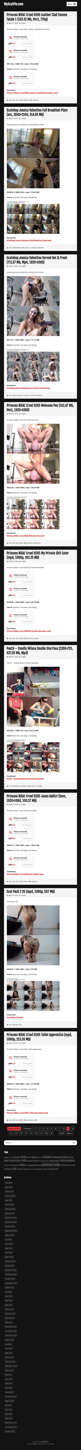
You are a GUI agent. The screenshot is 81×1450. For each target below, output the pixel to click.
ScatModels (64, 1165)
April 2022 (8, 1322)
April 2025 (8, 1200)
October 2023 (10, 1279)
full (23, 248)
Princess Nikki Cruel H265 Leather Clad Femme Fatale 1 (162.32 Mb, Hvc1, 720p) (37, 17)
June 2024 (8, 1244)
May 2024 (8, 1248)
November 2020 (10, 1331)
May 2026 (8, 1183)
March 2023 (9, 1309)
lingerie (57, 1161)
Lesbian (51, 1161)
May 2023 (8, 1301)
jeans (25, 881)
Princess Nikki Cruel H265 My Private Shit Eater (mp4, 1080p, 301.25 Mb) (38, 555)
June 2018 (8, 1410)
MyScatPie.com (13, 4)
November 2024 (10, 1222)
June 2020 (8, 1349)
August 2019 (9, 1370)
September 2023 (11, 1283)
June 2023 (8, 1296)
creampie (56, 1157)
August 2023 (9, 1287)
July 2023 (8, 1292)
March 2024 (9, 1257)
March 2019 (9, 1392)
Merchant (6, 1165)
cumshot (70, 1157)
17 (41, 1133)
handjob (29, 1161)
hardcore (36, 1161)
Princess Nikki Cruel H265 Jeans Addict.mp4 (25, 874)
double (23, 786)
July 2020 (8, 1344)
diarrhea (17, 786)
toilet (35, 1120)
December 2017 (10, 1423)
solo (14, 1168)
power (39, 1165)
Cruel (16, 100)
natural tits (16, 1165)
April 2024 (8, 1253)
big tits (34, 1157)
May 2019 (8, 1383)
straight (26, 1169)
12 (16, 1133)
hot (16, 395)
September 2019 (11, 1366)
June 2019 (8, 1379)
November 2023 (10, 1274)
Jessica (27, 248)
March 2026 (9, 1192)
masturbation (67, 1160)
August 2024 (9, 1235)
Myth (34, 1444)
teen (45, 1169)
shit (70, 1165)
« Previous (27, 1128)
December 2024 (10, 1218)
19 (51, 1133)
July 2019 (8, 1375)
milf (11, 1165)
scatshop (33, 248)
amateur (16, 1157)
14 (26, 1133)
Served (32, 395)
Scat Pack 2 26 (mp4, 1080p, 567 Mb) (31, 891)
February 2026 (10, 1196)
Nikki (30, 100)
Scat (10, 100)
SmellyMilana (8, 1169)
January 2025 (9, 1213)
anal (23, 1157)
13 (21, 1133)
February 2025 (10, 1209)
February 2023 (10, 1314)
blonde (40, 1157)
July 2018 (8, 1405)
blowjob (47, 1157)
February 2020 (10, 1362)
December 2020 (10, 1327)
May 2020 (8, 1353)
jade (47, 1161)
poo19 (34, 786)
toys (52, 1169)
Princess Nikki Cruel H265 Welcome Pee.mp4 (25, 536)
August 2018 (9, 1401)
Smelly (39, 786)
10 (73, 1128)
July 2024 (8, 1239)
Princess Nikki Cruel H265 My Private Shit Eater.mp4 (29, 631)
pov (35, 1165)
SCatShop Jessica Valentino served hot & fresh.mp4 (28, 388)
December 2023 (10, 1270)
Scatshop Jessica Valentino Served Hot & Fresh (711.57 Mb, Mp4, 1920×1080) (37, 260)
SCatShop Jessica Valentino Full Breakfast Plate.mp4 (29, 240)
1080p (6, 1157)
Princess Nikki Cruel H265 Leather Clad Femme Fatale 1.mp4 (32, 93)
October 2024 (10, 1226)
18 (46, 1133)
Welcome (37, 543)
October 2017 (10, 1431)
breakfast (18, 248)
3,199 (62, 1133)
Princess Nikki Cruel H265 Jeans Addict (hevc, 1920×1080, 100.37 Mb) (36, 798)
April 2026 (8, 1187)
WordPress (45, 1442)
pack (16, 1025)
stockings (20, 1169)
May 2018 (8, 1414)
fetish (18, 1160)
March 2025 (9, 1205)
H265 (21, 100)
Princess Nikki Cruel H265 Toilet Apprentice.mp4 (27, 1113)
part (27, 1165)
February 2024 (10, 1261)
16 (36, 1133)
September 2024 (11, 1231)
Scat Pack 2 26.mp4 (15, 1017)
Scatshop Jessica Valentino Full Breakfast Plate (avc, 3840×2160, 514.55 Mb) (37, 112)
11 (11, 1133)
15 (31, 1133)
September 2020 (11, 1335)
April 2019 (8, 1388)
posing (30, 1165)
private (36, 638)
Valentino (40, 248)
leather (25, 100)
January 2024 (9, 1266)
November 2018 (10, 1397)
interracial (42, 1161)
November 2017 (10, 1427)
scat (20, 1025)
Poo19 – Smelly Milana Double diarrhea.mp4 (25, 779)
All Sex (10, 1157)
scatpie (23, 23)
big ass (28, 1157)
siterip (73, 1165)
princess (36, 100)
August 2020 (9, 1340)
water (56, 1169)
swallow (31, 1169)
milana (29, 786)
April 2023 (8, 1305)
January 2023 (9, 1318)
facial (11, 1160)
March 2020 (9, 1357)
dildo (6, 1160)
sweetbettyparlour (38, 1169)
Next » (69, 1133)
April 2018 (8, 1418)
